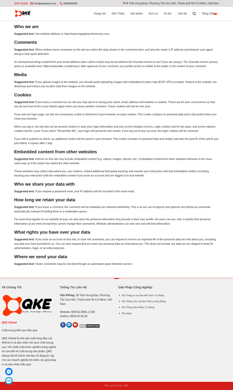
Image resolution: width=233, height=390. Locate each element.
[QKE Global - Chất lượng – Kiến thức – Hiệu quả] (29, 13)
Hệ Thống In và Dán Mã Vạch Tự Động (143, 295)
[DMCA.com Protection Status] (89, 325)
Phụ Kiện (127, 313)
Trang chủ (100, 13)
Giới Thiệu (118, 13)
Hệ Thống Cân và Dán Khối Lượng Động (144, 301)
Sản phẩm (136, 13)
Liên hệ (182, 13)
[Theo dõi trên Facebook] (63, 325)
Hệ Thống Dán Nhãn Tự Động (138, 307)
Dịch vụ (153, 13)
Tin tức (168, 13)
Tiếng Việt (208, 13)
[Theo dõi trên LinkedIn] (69, 325)
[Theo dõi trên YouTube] (75, 325)
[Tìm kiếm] (194, 13)
